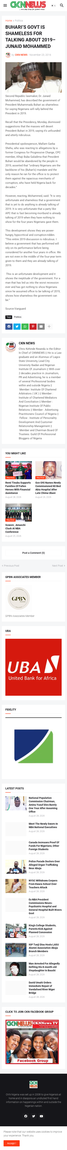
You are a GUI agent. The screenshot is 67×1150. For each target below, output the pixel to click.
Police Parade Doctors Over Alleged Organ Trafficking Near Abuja (44, 865)
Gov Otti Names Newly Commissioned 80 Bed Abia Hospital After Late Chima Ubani (48, 487)
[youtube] (41, 1116)
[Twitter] (17, 327)
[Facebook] (9, 327)
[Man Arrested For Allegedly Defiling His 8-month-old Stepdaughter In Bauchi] (15, 969)
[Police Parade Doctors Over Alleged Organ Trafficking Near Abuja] (15, 867)
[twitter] (34, 1116)
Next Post (57, 565)
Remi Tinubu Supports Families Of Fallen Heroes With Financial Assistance (18, 487)
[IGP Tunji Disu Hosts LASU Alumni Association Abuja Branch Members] (15, 950)
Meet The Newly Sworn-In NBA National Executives (43, 825)
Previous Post (11, 565)
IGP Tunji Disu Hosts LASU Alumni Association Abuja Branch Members (44, 948)
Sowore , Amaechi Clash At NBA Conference (15, 528)
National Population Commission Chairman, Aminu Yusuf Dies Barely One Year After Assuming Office (43, 804)
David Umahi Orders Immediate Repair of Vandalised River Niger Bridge (42, 987)
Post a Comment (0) (33, 552)
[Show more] (49, 327)
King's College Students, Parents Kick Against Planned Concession (42, 929)
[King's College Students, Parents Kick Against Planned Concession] (15, 931)
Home (8, 20)
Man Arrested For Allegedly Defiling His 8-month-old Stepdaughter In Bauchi (44, 967)
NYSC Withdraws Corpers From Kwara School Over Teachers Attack (43, 884)
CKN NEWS (27, 343)
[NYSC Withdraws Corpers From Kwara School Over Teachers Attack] (15, 886)
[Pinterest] (33, 327)
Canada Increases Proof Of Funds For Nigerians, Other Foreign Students (44, 846)
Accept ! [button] (11, 1143)
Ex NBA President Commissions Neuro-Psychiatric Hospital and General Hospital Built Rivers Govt (45, 906)
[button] (5, 6)
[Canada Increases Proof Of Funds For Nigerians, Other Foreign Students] (15, 848)
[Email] (41, 327)
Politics (19, 20)
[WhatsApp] (25, 327)
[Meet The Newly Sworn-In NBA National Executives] (15, 829)
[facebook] (26, 1116)
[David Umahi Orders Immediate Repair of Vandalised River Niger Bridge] (15, 988)
